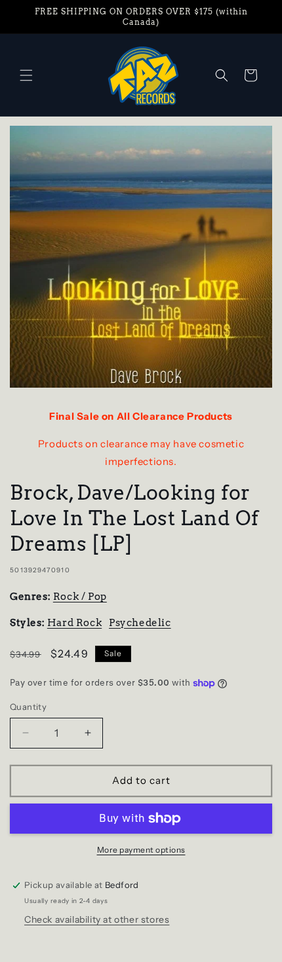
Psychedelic (140, 623)
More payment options (141, 850)
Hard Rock (74, 623)
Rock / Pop (80, 596)
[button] (26, 75)
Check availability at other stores (96, 919)
